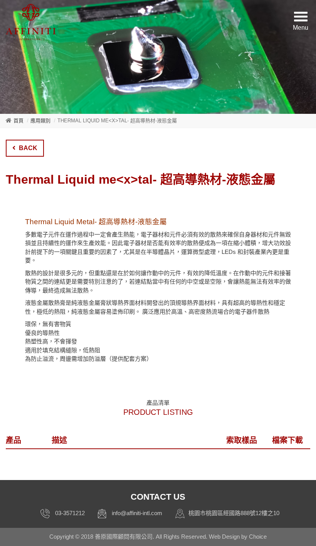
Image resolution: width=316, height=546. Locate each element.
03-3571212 (70, 513)
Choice (258, 536)
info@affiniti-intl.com (137, 513)
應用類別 (40, 120)
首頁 (18, 120)
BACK (27, 148)
